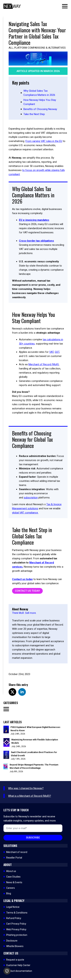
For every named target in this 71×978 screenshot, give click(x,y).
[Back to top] (62, 969)
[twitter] (12, 692)
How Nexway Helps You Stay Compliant (39, 102)
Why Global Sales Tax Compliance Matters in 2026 (39, 93)
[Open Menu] (65, 6)
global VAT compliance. (25, 512)
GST (57, 351)
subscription (31, 497)
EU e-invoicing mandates (34, 220)
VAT (51, 351)
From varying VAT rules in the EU (44, 141)
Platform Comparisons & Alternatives (40, 47)
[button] (7, 971)
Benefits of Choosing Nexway (40, 109)
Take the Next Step (34, 114)
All (11, 47)
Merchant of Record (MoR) (43, 364)
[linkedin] (22, 692)
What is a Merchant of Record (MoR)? (29, 795)
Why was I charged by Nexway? (26, 788)
